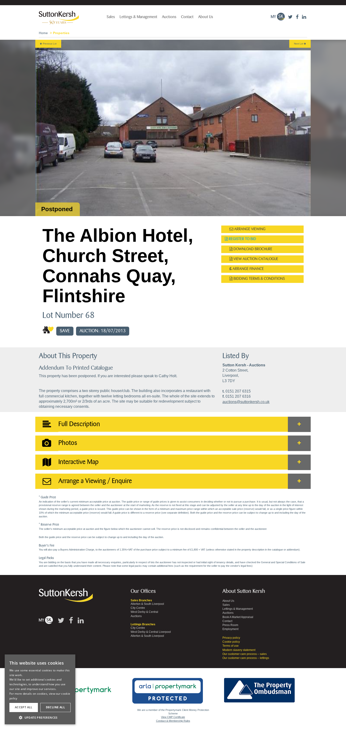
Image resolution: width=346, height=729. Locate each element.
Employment (230, 629)
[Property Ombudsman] (259, 687)
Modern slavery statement (238, 650)
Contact (187, 17)
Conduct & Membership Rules (173, 720)
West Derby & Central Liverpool (151, 632)
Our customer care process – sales (244, 654)
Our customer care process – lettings (245, 658)
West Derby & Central (144, 612)
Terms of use (230, 645)
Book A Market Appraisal (237, 617)
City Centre (138, 608)
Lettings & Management (138, 17)
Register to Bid (242, 239)
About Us (205, 17)
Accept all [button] (23, 707)
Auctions (169, 17)
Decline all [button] (55, 707)
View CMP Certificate (173, 717)
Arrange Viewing (249, 229)
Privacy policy (231, 637)
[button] (40, 717)
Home (43, 33)
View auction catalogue (255, 259)
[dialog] (40, 689)
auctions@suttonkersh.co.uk (246, 402)
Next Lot (299, 43)
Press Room (230, 625)
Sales (111, 17)
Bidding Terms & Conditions (259, 279)
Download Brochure (252, 249)
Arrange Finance (248, 269)
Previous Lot (49, 43)
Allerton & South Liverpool (147, 604)
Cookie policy (231, 641)
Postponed (57, 209)
